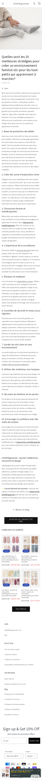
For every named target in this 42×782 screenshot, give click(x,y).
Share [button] (6, 88)
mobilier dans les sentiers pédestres (15, 364)
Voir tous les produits (12, 649)
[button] (2, 3)
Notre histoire (9, 679)
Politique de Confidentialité (14, 694)
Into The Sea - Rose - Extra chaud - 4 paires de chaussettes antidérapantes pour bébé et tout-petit (29, 593)
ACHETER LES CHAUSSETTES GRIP (21, 520)
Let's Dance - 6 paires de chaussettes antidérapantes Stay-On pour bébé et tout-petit (9, 592)
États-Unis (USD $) (12, 756)
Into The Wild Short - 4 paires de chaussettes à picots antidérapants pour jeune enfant (10, 559)
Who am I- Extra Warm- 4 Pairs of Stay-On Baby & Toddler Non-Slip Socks (21, 772)
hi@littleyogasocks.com (12, 630)
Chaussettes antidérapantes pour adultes (18, 665)
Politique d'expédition (12, 709)
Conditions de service (12, 699)
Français (29, 756)
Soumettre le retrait (11, 715)
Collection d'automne (12, 660)
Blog (6, 689)
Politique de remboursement (14, 704)
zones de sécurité (23, 250)
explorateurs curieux (25, 281)
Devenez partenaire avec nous (15, 684)
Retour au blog (22, 509)
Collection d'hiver (10, 654)
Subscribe (34, 741)
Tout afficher (21, 609)
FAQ (5, 635)
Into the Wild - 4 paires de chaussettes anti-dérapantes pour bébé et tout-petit (29, 559)
